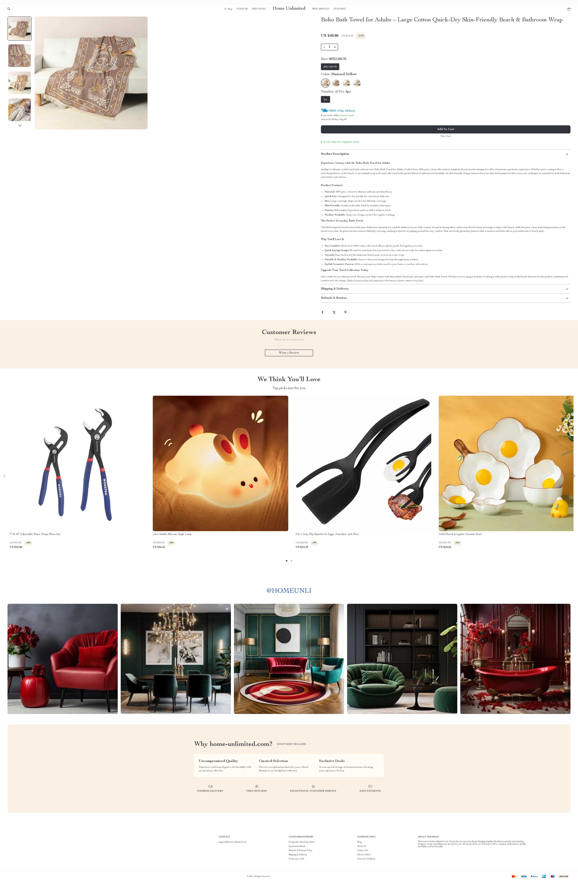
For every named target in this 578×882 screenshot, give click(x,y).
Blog (359, 842)
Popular (242, 9)
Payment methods (297, 846)
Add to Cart (445, 129)
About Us (361, 846)
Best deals (259, 9)
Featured (340, 9)
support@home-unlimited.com (232, 842)
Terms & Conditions (366, 859)
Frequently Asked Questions (302, 842)
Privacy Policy (363, 855)
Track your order (296, 859)
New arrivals (320, 9)
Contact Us (362, 851)
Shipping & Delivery (298, 855)
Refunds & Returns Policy (300, 851)
